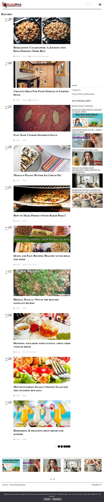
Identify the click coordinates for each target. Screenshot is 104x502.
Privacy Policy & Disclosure (17, 484)
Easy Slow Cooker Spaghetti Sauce (35, 135)
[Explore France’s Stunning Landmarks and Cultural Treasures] (93, 471)
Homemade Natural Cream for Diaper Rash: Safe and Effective (87, 191)
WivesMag (96, 484)
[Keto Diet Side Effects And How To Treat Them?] (87, 127)
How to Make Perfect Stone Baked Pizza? (40, 215)
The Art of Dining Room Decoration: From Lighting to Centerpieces (86, 170)
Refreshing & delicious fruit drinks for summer (38, 432)
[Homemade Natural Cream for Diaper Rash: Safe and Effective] (87, 207)
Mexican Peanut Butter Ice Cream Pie (37, 175)
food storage (35, 100)
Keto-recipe (45, 56)
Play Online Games (81, 101)
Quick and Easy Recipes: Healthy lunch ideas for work (42, 257)
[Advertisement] (87, 49)
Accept (47, 499)
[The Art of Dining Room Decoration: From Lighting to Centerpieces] (87, 187)
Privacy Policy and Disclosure (83, 94)
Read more (56, 499)
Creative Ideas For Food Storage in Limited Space (41, 93)
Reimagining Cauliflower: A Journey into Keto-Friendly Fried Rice (40, 49)
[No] (101, 497)
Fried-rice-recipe (36, 56)
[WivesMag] (12, 7)
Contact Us (76, 90)
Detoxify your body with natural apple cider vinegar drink (42, 344)
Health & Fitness (27, 264)
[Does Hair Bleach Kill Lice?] (87, 165)
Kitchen (24, 56)
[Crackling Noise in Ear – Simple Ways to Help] (87, 147)
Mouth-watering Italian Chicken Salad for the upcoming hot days (41, 388)
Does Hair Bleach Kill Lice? (85, 150)
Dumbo (18, 56)
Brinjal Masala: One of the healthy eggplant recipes (36, 301)
